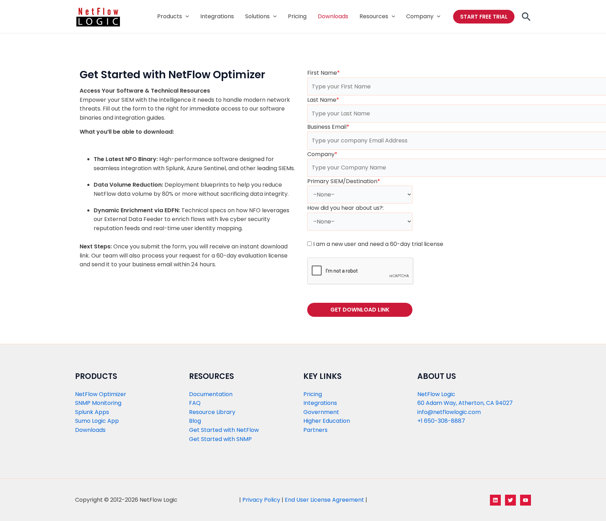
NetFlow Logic (436, 394)
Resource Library (212, 412)
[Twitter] (510, 500)
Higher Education (326, 421)
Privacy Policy (261, 500)
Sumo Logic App (97, 421)
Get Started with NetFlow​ (224, 430)
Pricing (312, 394)
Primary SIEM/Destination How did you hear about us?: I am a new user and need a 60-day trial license (375, 212)
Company (322, 154)
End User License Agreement (324, 500)
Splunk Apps (92, 412)
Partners (315, 430)
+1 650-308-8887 (441, 421)
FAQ (195, 403)
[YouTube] (525, 500)
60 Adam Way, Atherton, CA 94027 (465, 403)
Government (321, 412)
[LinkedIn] (495, 500)
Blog (195, 421)
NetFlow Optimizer (100, 394)
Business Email (328, 127)
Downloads (90, 430)
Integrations (320, 403)
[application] (185, 16)
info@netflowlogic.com (449, 412)
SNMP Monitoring (98, 403)
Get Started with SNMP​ (220, 439)
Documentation (211, 394)
